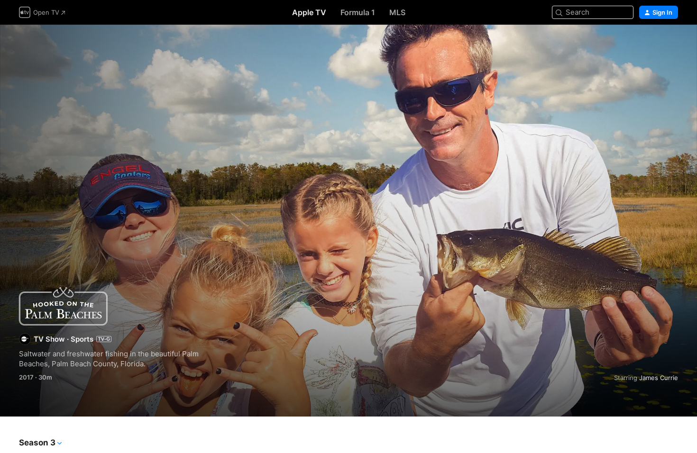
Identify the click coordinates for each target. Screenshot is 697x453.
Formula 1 (357, 12)
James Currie (658, 377)
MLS (397, 12)
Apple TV (309, 12)
